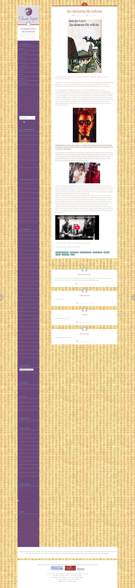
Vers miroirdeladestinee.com (24, 490)
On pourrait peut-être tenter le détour (28, 207)
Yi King (20, 359)
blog (64, 581)
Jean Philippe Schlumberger (25, 283)
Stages (20, 344)
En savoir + (22, 78)
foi (36, 524)
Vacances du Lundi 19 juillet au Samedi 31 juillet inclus (27, 163)
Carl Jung (21, 244)
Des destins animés (23, 263)
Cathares (21, 252)
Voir (20, 355)
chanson (27, 520)
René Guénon (22, 340)
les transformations (25, 532)
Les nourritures (23, 298)
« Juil (19, 113)
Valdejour (21, 478)
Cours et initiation (23, 400)
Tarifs (21, 70)
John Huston (104, 84)
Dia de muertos (65, 79)
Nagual (29, 535)
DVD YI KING (22, 267)
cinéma (37, 520)
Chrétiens (21, 260)
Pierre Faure (22, 317)
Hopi (19, 528)
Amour (31, 516)
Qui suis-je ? (25, 53)
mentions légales (76, 575)
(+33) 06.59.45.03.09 (24, 44)
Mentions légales (92, 564)
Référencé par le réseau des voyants (73, 564)
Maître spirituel (34, 533)
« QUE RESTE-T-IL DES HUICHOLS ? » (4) (28, 211)
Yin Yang (29, 544)
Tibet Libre (21, 466)
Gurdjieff (21, 275)
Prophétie (20, 539)
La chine (21, 290)
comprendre (30, 522)
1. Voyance (23, 516)
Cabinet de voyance (24, 386)
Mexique (21, 306)
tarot (37, 539)
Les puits (21, 302)
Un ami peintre (22, 470)
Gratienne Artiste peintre (25, 436)
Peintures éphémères (24, 455)
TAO (35, 539)
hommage (35, 527)
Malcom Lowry (98, 252)
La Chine (31, 528)
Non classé (21, 313)
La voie (30, 530)
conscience (25, 524)
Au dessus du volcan (62, 252)
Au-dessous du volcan (68, 84)
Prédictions (22, 325)
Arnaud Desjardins (23, 241)
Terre (19, 541)
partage (27, 537)
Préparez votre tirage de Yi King (26, 408)
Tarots (23, 66)
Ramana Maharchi (23, 336)
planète (32, 537)
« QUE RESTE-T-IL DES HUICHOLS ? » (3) (28, 215)
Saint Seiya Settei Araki (24, 462)
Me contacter (23, 83)
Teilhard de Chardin (24, 352)
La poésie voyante (25, 530)
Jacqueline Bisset (84, 94)
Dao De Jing (22, 404)
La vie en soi (22, 443)
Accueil (21, 48)
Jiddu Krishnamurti (23, 286)
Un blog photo (22, 474)
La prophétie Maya (23, 294)
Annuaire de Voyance (23, 504)
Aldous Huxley (22, 233)
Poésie (21, 321)
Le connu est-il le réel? (30, 133)
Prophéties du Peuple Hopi (25, 332)
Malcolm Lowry (80, 84)
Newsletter (21, 309)
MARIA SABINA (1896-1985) (30, 137)
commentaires (71, 581)
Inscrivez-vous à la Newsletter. (26, 422)
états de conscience (24, 271)
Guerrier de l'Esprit (25, 526)
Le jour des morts (86, 252)
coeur (23, 522)
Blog (21, 74)
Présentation (22, 329)
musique (24, 535)
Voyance (22, 57)
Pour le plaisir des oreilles (25, 459)
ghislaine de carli (84, 274)
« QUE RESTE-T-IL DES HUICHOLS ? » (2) (28, 223)
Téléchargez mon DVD (24, 412)
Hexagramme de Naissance (25, 279)
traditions (24, 541)
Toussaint (66, 254)
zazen (33, 544)
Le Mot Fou (22, 451)
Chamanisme (22, 256)
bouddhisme (27, 518)
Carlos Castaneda (23, 248)
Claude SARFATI (92, 15)
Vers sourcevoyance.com (23, 488)
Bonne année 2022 (31, 152)
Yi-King (23, 61)
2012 (28, 516)
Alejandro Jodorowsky (24, 237)
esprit (33, 524)
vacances (31, 542)
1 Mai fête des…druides (24, 219)
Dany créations (22, 432)
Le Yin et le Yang (23, 200)
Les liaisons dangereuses (25, 204)
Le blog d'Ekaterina (23, 447)
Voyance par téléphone (24, 390)
